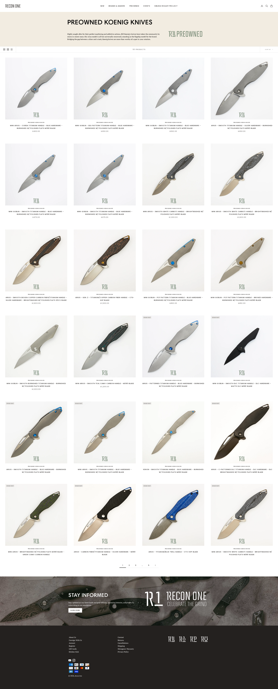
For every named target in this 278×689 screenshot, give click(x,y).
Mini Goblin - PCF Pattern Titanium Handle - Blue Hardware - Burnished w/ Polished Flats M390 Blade (173, 298)
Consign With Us (75, 640)
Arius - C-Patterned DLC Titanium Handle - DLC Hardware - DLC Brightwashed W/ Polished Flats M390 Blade (241, 470)
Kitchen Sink (74, 652)
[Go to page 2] (155, 565)
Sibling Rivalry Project (166, 6)
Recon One (78, 676)
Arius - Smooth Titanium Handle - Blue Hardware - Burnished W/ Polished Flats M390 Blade (36, 470)
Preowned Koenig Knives (36, 122)
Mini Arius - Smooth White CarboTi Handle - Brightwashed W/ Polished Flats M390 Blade (173, 212)
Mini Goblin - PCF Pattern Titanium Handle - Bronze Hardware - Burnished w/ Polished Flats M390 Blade (242, 298)
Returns (121, 640)
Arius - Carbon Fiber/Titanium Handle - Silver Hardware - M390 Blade (105, 553)
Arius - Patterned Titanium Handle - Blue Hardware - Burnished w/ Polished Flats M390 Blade (173, 384)
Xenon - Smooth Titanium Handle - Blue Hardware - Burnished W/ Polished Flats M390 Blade (173, 470)
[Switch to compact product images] (12, 49)
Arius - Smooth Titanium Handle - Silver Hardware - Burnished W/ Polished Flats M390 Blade (241, 126)
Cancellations (123, 643)
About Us (72, 637)
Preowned (134, 6)
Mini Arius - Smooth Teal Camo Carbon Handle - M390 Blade (104, 383)
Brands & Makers (117, 6)
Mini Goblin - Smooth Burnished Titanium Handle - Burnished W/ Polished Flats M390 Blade (36, 384)
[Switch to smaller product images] (8, 49)
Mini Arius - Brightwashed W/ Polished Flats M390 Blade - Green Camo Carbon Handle (36, 553)
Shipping (121, 646)
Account (72, 643)
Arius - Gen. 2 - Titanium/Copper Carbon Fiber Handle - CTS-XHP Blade (104, 298)
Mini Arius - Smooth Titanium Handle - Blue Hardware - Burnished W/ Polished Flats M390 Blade (105, 470)
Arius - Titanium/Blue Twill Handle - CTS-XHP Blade (173, 552)
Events (146, 6)
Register (72, 646)
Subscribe (75, 610)
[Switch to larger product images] (4, 49)
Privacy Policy (123, 652)
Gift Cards (73, 649)
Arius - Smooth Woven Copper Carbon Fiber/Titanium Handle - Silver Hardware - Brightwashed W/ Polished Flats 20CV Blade (36, 298)
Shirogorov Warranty (126, 649)
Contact (121, 637)
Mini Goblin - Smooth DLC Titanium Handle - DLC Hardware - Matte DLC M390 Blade (242, 384)
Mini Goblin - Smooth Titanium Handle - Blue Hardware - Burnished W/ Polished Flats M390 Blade (173, 126)
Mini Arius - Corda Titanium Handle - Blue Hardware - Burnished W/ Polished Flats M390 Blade (36, 126)
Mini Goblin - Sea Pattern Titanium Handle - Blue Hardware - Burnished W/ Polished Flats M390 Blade (104, 126)
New (102, 6)
